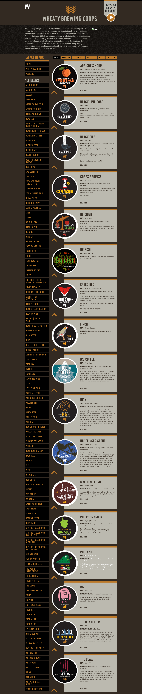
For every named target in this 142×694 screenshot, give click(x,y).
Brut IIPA (30, 167)
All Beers (112, 58)
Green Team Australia (31, 298)
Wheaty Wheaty (34, 657)
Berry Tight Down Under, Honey (35, 124)
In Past (101, 58)
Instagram (94, 29)
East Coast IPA (33, 246)
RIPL (28, 465)
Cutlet (29, 217)
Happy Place (32, 304)
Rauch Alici (31, 455)
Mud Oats (30, 422)
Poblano (30, 73)
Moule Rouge (32, 417)
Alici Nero (31, 90)
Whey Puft (31, 662)
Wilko (29, 672)
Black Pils (31, 140)
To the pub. (35, 6)
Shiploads (31, 523)
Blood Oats (31, 150)
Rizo (28, 470)
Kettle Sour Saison (36, 354)
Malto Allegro (33, 393)
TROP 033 (30, 614)
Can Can (30, 176)
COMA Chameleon (34, 193)
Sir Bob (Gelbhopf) (35, 528)
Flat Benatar (32, 260)
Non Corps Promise (35, 426)
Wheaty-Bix (31, 653)
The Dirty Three (34, 590)
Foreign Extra (33, 270)
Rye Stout (31, 494)
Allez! (29, 94)
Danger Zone (32, 227)
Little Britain (33, 388)
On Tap (56, 58)
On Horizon (91, 58)
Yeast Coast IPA (34, 689)
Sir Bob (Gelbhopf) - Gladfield (36, 541)
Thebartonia (32, 576)
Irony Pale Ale (33, 349)
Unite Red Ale (33, 633)
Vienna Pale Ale (34, 643)
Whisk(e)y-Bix (32, 667)
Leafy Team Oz (33, 378)
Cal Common (32, 171)
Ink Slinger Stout (35, 345)
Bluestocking (33, 155)
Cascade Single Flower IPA (34, 182)
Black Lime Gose (34, 135)
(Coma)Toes (31, 198)
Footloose (31, 265)
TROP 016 (30, 609)
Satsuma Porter (34, 503)
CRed (28, 212)
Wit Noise (30, 677)
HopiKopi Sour (33, 330)
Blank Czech (32, 145)
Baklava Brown (33, 114)
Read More (83, 90)
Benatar (30, 118)
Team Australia (34, 564)
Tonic (28, 595)
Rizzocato (31, 475)
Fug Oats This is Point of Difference (36, 281)
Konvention (31, 359)
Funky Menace (33, 287)
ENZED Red (31, 251)
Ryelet (29, 489)
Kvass (29, 369)
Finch (28, 64)
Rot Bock (30, 479)
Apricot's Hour (33, 109)
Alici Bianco (32, 85)
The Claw (30, 585)
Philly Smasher (34, 69)
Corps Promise (33, 207)
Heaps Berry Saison (36, 309)
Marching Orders (34, 398)
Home (44, 7)
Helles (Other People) (33, 319)
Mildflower (32, 402)
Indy (28, 340)
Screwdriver (32, 518)
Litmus (29, 383)
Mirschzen (31, 412)
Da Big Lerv (31, 222)
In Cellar (66, 58)
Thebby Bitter (33, 580)
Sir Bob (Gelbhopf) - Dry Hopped (36, 534)
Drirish (29, 236)
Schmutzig (31, 513)
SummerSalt (32, 554)
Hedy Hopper (32, 313)
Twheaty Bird (33, 629)
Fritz (28, 275)
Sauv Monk (31, 508)
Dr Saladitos (32, 241)
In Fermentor (78, 58)
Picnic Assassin (34, 436)
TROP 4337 (31, 619)
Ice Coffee (31, 335)
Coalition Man (33, 188)
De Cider (30, 232)
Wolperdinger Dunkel (33, 683)
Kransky (30, 364)
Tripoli (29, 600)
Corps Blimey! (33, 203)
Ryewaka (30, 499)
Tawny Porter (33, 559)
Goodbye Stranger (35, 292)
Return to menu (54, 92)
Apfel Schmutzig (34, 104)
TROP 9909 (31, 624)
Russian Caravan (34, 484)
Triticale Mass (33, 605)
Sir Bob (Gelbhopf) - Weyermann (36, 548)
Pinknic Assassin (34, 441)
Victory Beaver (34, 638)
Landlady (30, 374)
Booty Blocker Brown (33, 161)
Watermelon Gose (35, 648)
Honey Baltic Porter (36, 325)
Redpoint (30, 460)
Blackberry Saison (35, 130)
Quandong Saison (34, 451)
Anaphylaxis (32, 99)
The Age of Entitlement (32, 570)
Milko (28, 407)
